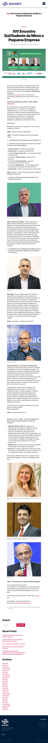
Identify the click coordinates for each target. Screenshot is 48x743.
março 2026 (5, 667)
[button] (44, 3)
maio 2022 (5, 688)
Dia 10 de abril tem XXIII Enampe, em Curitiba (13, 644)
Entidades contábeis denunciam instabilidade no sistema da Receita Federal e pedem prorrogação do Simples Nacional (13, 652)
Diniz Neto (15, 44)
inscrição (18, 95)
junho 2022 (5, 686)
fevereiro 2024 (6, 676)
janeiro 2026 (5, 670)
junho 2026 (5, 663)
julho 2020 (5, 707)
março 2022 (5, 690)
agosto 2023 (5, 677)
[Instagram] (4, 734)
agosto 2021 (5, 697)
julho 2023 (5, 679)
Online (18, 607)
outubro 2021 (5, 695)
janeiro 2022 (5, 691)
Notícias (24, 26)
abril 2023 (4, 683)
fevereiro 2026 (6, 668)
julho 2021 (4, 699)
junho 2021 (5, 700)
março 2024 (5, 674)
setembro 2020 (6, 706)
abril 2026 (4, 665)
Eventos (15, 607)
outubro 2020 (5, 704)
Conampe (11, 607)
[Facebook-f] (2, 734)
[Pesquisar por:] (9, 625)
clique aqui (10, 103)
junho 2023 (5, 681)
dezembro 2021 (6, 693)
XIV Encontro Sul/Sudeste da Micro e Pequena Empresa (24, 35)
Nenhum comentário (33, 44)
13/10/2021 (23, 44)
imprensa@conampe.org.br (23, 603)
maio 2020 (5, 709)
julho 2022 (5, 684)
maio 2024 (5, 672)
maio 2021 (5, 702)
